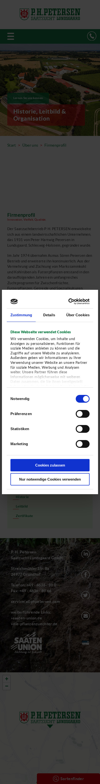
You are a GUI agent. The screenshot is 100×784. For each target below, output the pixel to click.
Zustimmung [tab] (21, 315)
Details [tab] (49, 315)
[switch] (83, 414)
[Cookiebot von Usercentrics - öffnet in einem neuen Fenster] (69, 301)
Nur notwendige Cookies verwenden (50, 479)
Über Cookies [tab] (78, 315)
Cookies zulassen (50, 465)
